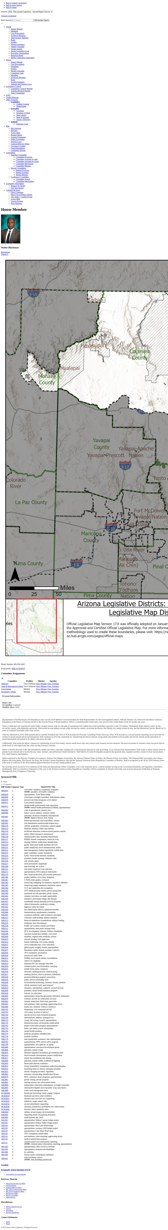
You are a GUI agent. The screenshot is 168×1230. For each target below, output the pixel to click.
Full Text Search (17, 188)
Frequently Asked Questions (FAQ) (15, 1170)
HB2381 (4, 880)
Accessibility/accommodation (16, 1174)
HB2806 (4, 1047)
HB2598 (4, 934)
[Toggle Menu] (2, 23)
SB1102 (4, 1120)
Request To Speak (18, 186)
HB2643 (4, 988)
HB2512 (4, 918)
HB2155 (4, 834)
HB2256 (4, 861)
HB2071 (4, 803)
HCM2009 (5, 1093)
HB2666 (4, 996)
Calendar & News (13, 190)
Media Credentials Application (22, 58)
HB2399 (4, 893)
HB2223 (4, 842)
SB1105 (4, 1128)
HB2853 (4, 1069)
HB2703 (4, 1012)
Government (6, 689)
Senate (8, 27)
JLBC (8, 95)
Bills (7, 126)
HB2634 (4, 966)
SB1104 (4, 1125)
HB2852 (4, 1066)
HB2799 (4, 1045)
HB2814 (4, 1055)
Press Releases (16, 203)
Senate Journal (16, 49)
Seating (14, 42)
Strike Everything (17, 139)
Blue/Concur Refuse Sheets (21, 195)
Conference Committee (20, 177)
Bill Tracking (16, 128)
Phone (8, 1224)
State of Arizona (22, 117)
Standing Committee (19, 155)
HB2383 (4, 885)
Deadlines (15, 67)
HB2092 (4, 820)
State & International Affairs (12, 686)
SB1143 (4, 1136)
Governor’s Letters (18, 146)
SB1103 (4, 1123)
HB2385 (4, 891)
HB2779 (4, 1039)
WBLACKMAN (18, 669)
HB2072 (4, 806)
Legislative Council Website (22, 89)
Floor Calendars (17, 192)
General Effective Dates (20, 144)
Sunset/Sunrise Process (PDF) (15, 1183)
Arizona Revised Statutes (20, 91)
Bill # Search (6, 20)
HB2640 (4, 982)
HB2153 (4, 829)
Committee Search (23, 179)
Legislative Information (15, 184)
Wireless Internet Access (14, 1207)
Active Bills (15, 133)
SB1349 (4, 1149)
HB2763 (4, 1028)
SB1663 (4, 1158)
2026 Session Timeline (19, 38)
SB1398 (4, 1152)
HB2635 (4, 969)
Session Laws (16, 142)
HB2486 (4, 912)
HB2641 (4, 985)
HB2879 (4, 1077)
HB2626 (4, 947)
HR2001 (4, 1115)
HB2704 (4, 1015)
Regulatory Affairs (8, 692)
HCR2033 (5, 1104)
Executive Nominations (20, 53)
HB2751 (4, 1023)
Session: (4, 12)
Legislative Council (13, 86)
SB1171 (4, 1143)
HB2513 (4, 920)
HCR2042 (5, 1109)
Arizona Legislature (8, 16)
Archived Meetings (18, 36)
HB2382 (4, 883)
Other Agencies (12, 100)
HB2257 (4, 864)
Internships (9, 1210)
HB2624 (4, 942)
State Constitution (18, 93)
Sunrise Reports (11, 1185)
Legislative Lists (17, 73)
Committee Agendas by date (27, 159)
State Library (21, 115)
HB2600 (4, 937)
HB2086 (4, 813)
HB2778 (4, 1036)
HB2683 (4, 1004)
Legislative (15, 102)
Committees (10, 153)
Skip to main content (14, 5)
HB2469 (4, 910)
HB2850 (4, 1063)
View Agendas (53, 684)
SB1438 (4, 1155)
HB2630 (4, 955)
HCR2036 (5, 1107)
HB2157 (4, 839)
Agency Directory (23, 120)
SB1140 (4, 1134)
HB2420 (4, 899)
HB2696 (4, 1007)
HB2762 (4, 1026)
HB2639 (4, 980)
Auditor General (22, 104)
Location (4, 1165)
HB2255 (4, 858)
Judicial (14, 122)
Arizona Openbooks (12, 1212)
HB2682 (4, 1001)
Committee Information (25, 181)
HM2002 (4, 1112)
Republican (5, 252)
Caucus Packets (17, 201)
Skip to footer (11, 7)
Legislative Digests (18, 150)
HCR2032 (5, 1101)
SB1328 (4, 1147)
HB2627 (4, 950)
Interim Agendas (22, 173)
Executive (15, 108)
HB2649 (4, 991)
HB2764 (4, 1031)
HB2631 (4, 958)
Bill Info (14, 131)
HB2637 (4, 974)
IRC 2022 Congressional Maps (16, 1189)
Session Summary (18, 44)
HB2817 (4, 1058)
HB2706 (4, 1018)
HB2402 (4, 896)
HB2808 (4, 1050)
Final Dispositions (18, 148)
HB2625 (4, 945)
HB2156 (4, 837)
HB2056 (4, 794)
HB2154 (4, 831)
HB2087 (4, 817)
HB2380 (4, 877)
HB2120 (4, 826)
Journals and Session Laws (21, 84)
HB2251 (4, 847)
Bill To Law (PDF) (12, 1195)
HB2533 (4, 923)
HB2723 (4, 1020)
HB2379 (4, 874)
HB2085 (4, 810)
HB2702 (4, 1009)
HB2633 (4, 964)
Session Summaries (18, 137)
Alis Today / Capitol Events (21, 197)
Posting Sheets (16, 135)
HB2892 (4, 1082)
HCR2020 (5, 1096)
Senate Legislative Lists (20, 51)
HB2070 (4, 800)
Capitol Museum (12, 97)
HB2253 (4, 853)
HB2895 (4, 1088)
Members (14, 31)
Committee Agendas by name (27, 161)
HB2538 (4, 926)
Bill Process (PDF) (12, 1193)
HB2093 (4, 823)
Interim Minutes (22, 175)
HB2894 (4, 1085)
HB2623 (4, 939)
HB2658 (4, 993)
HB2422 (4, 901)
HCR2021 (5, 1098)
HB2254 (4, 856)
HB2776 (4, 1034)
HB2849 (4, 1061)
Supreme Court (22, 124)
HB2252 (4, 850)
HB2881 (4, 1080)
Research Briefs (17, 55)
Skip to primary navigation (16, 3)
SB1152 (4, 1139)
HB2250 (4, 845)
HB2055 (4, 791)
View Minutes (41, 684)
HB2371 (4, 872)
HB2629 (4, 953)
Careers (8, 1209)
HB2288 (4, 866)
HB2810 (4, 1053)
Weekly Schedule (17, 47)
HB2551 (4, 928)
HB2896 (4, 1090)
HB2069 (4, 797)
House (8, 60)
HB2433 (4, 904)
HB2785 (4, 1042)
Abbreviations (10, 1197)
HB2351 (4, 869)
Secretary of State (23, 113)
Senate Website (17, 29)
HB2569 (4, 931)
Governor (20, 111)
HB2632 (4, 961)
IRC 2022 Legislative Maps (15, 1191)
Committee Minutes (23, 166)
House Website (17, 62)
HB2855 (4, 1071)
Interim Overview (23, 170)
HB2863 (4, 1074)
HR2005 (4, 1117)
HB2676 (4, 999)
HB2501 (4, 915)
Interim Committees (18, 168)
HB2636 (4, 972)
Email (8, 1222)
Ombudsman (21, 106)
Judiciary (4, 684)
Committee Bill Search (24, 164)
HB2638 (4, 977)
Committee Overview (24, 157)
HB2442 (4, 907)
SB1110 (4, 1131)
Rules (13, 40)
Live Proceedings (17, 33)
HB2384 (4, 888)
